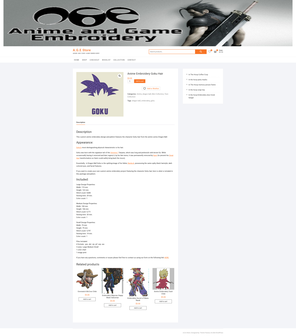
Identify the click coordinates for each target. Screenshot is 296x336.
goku (153, 101)
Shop (84, 60)
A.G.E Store (82, 50)
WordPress (219, 333)
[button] (120, 76)
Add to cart (140, 81)
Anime (139, 94)
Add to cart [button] (87, 299)
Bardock (131, 163)
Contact (132, 60)
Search (201, 51)
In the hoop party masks (198, 80)
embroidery (145, 101)
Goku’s (79, 147)
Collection (119, 60)
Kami (155, 155)
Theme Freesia (205, 333)
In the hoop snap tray (197, 90)
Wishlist (106, 60)
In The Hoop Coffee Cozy (198, 75)
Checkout (94, 60)
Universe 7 (114, 153)
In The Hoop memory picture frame (202, 85)
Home (76, 60)
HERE (166, 258)
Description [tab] (80, 122)
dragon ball (147, 94)
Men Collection (158, 94)
